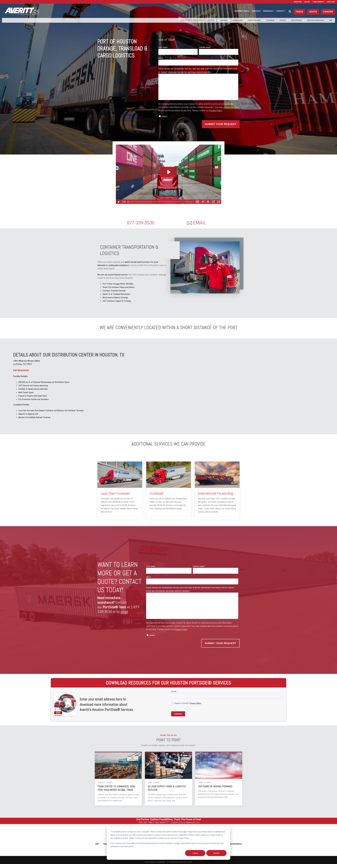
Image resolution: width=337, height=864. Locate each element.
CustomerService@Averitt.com (185, 822)
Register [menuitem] (298, 2)
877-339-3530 (140, 223)
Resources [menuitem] (268, 11)
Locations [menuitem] (223, 20)
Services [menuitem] (256, 11)
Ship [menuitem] (97, 844)
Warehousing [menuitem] (237, 20)
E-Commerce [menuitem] (270, 20)
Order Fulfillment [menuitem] (254, 20)
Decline (216, 853)
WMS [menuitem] (330, 20)
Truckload (156, 493)
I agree (195, 853)
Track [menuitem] (105, 844)
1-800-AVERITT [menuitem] (318, 2)
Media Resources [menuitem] (234, 844)
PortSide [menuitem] (283, 20)
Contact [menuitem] (280, 11)
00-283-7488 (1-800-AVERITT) (154, 822)
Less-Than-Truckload (115, 493)
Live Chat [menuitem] (331, 2)
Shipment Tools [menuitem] (241, 11)
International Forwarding (215, 493)
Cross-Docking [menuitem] (296, 20)
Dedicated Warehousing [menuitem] (315, 20)
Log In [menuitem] (307, 2)
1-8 (138, 822)
